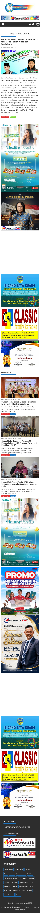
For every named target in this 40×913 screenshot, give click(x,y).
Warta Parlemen (9, 895)
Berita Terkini (5, 116)
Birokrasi (13, 414)
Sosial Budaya (23, 886)
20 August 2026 (7, 479)
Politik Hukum (23, 882)
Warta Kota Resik (27, 891)
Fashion (29, 874)
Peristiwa (14, 882)
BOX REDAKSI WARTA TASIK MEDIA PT (16, 827)
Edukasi (12, 874)
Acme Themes (20, 910)
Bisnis (6, 874)
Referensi (7, 886)
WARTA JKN (16, 891)
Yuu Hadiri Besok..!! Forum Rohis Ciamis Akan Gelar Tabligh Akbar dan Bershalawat (19, 41)
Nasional (6, 882)
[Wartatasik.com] (3, 24)
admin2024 (17, 399)
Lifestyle (31, 878)
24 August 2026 (7, 399)
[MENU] (37, 24)
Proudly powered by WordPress (12, 907)
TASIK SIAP (7, 891)
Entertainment (20, 874)
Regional (12, 116)
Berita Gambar (8, 870)
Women (18, 895)
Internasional (23, 878)
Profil (31, 882)
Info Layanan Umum (10, 878)
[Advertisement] (20, 251)
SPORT (32, 886)
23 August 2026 (7, 438)
